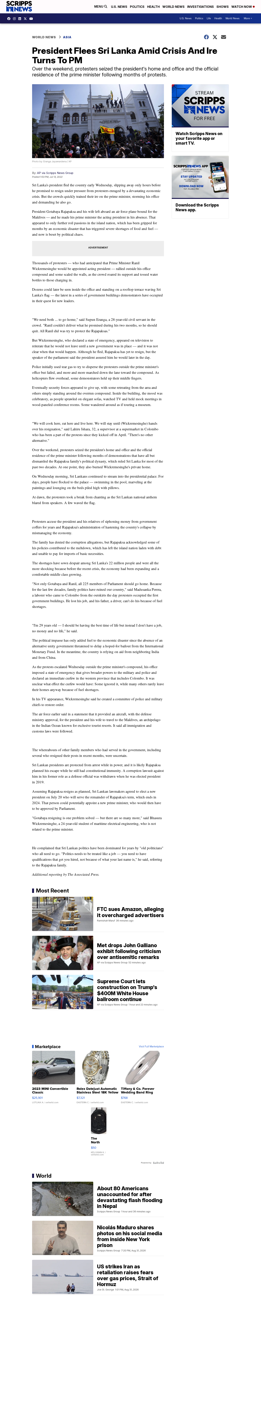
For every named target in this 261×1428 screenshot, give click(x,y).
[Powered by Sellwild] (158, 1162)
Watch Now (242, 7)
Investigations (200, 7)
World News (173, 7)
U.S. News (119, 7)
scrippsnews (9, 18)
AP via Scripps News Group (55, 173)
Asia (67, 37)
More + (248, 18)
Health (153, 7)
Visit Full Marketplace (151, 1046)
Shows (222, 7)
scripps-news (20, 18)
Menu (99, 6)
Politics (137, 7)
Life (209, 18)
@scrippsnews (32, 18)
